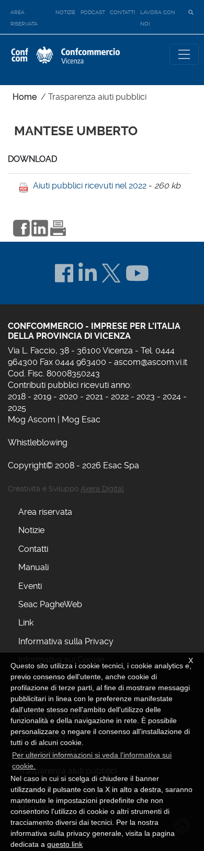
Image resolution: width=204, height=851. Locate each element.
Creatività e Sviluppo (66, 488)
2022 (120, 396)
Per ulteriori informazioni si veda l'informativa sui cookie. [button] (92, 760)
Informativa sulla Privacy (66, 641)
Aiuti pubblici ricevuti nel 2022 (89, 186)
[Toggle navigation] (184, 54)
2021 (94, 396)
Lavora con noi (157, 18)
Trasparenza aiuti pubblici (97, 97)
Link (25, 623)
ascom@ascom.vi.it (150, 362)
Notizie (65, 12)
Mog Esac (81, 419)
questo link (65, 844)
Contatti (122, 12)
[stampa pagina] (58, 226)
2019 (42, 396)
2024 (172, 396)
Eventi (30, 586)
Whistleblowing (37, 442)
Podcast (93, 12)
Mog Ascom (31, 419)
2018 (17, 396)
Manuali (33, 567)
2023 (146, 396)
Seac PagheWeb (50, 604)
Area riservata (24, 18)
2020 (68, 396)
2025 (17, 408)
